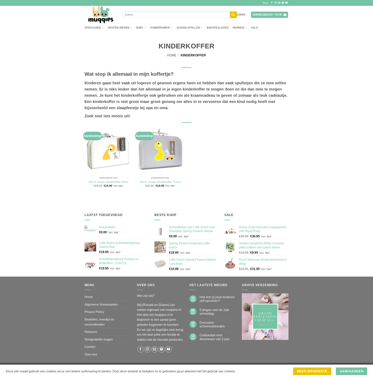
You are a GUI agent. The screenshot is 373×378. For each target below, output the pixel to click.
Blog (265, 2)
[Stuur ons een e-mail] (279, 3)
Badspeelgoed (217, 27)
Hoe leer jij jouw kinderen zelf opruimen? (217, 298)
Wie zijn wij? (145, 295)
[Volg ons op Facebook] (272, 3)
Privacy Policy (94, 312)
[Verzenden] (233, 14)
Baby (139, 27)
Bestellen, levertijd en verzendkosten (99, 322)
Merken (238, 27)
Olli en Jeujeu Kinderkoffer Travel (160, 181)
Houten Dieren (118, 27)
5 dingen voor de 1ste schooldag (214, 311)
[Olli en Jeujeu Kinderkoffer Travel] (160, 150)
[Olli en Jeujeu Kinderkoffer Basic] (108, 150)
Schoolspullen (188, 27)
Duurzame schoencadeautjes (212, 324)
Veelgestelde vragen (99, 339)
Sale (254, 27)
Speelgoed (93, 27)
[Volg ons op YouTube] (286, 3)
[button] (241, 14)
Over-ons (91, 354)
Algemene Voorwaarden (101, 304)
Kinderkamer (160, 27)
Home (171, 55)
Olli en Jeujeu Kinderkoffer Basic (108, 181)
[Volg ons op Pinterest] (283, 3)
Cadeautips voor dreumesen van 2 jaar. (215, 337)
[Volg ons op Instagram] (275, 3)
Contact (90, 346)
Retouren (91, 332)
